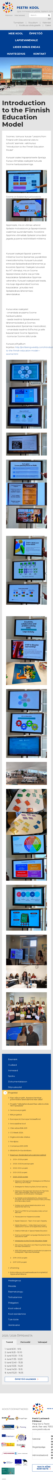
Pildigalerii (13, 1302)
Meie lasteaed (20, 15)
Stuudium (33, 22)
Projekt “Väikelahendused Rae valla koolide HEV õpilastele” (29, 1105)
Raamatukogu (15, 1291)
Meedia (12, 1286)
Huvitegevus (16, 53)
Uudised (12, 1065)
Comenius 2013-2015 (19, 1146)
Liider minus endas (26, 47)
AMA (4, 1479)
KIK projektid (16, 1115)
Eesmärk (12, 1059)
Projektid (12, 1092)
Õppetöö (36, 33)
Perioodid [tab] (25, 1342)
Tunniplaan (18, 22)
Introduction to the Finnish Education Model (31, 1241)
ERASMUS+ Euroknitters (20, 1150)
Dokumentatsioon (17, 1081)
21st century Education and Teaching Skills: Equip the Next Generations (33, 1245)
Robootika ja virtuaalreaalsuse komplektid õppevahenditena (28, 1273)
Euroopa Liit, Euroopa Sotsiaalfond (25, 1119)
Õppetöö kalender (25, 1379)
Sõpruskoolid (15, 1087)
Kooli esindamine (17, 1314)
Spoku (11, 1076)
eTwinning (14, 1268)
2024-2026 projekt (20, 1159)
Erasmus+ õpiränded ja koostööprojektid (28, 1155)
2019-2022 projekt (20, 1258)
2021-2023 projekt (20, 1172)
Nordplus (14, 1141)
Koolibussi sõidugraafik (29, 25)
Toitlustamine (15, 1297)
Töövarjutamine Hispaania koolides (27, 1217)
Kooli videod (14, 1308)
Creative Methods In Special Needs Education (31, 1231)
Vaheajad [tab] (42, 1342)
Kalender (47, 22)
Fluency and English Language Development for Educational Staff (32, 1235)
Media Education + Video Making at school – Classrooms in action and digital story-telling (31, 1226)
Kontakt (39, 53)
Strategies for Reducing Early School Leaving (31, 1187)
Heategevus (14, 1280)
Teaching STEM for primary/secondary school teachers (31, 1211)
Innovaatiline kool (18, 1123)
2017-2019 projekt (20, 1262)
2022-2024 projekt (20, 1168)
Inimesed (13, 1070)
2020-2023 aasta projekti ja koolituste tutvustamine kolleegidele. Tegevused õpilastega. (33, 1251)
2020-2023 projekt (20, 1177)
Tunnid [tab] (9, 1342)
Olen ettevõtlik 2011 (18, 1128)
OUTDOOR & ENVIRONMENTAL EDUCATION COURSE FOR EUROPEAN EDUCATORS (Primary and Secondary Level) (32, 1199)
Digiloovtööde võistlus (20, 1137)
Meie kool (9, 15)
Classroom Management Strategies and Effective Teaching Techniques (32, 1181)
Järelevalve (14, 1325)
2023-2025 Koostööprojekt (23, 1164)
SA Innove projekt (18, 1110)
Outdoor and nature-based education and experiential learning (30, 1206)
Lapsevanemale (26, 40)
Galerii (48, 25)
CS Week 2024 (16, 1132)
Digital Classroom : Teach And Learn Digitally (31, 1221)
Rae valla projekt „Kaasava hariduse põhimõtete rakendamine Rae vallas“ (26, 1099)
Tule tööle (13, 1319)
